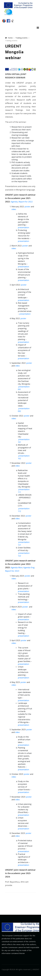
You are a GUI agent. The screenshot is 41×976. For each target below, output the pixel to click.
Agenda (14, 201)
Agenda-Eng (28, 567)
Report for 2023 (12, 571)
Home (10, 38)
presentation (23, 227)
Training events (21, 38)
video (14, 209)
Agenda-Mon (16, 567)
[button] (37, 27)
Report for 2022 (26, 201)
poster (27, 206)
